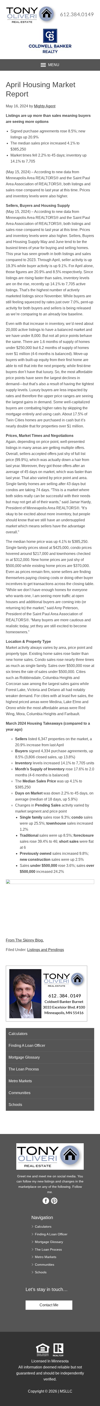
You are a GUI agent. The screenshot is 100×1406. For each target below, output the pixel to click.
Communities (19, 1093)
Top (94, 1394)
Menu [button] (53, 65)
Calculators (18, 1034)
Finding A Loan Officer (27, 1045)
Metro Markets (20, 1081)
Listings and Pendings (45, 950)
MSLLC (66, 1391)
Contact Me (49, 1305)
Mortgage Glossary (24, 1057)
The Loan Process (24, 1069)
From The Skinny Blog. (25, 940)
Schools (15, 1105)
